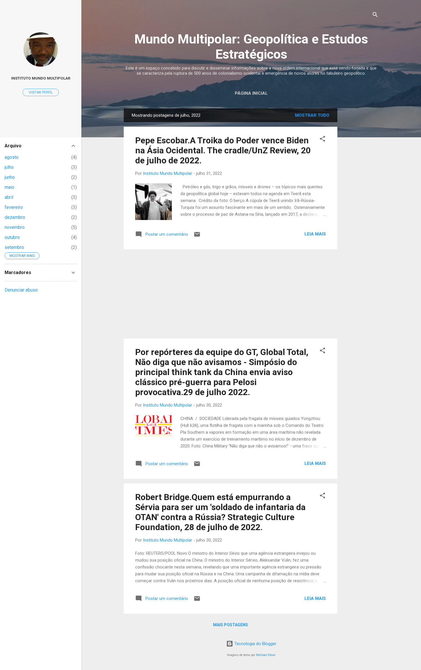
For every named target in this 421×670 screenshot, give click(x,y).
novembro (15, 227)
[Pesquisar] (375, 15)
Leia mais (315, 234)
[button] (322, 139)
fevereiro (14, 207)
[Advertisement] (360, 194)
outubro (12, 237)
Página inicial (251, 93)
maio (9, 187)
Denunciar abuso (21, 290)
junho (10, 177)
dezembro (15, 217)
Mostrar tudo (312, 115)
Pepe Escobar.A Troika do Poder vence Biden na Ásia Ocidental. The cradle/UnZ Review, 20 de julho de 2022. (223, 150)
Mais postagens (230, 625)
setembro (14, 247)
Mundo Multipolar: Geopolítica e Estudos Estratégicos (251, 46)
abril (9, 197)
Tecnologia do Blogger (254, 643)
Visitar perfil (41, 92)
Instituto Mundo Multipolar (40, 78)
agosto (12, 157)
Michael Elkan (266, 655)
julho (9, 167)
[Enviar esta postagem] (197, 236)
